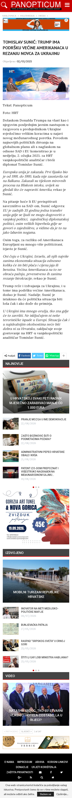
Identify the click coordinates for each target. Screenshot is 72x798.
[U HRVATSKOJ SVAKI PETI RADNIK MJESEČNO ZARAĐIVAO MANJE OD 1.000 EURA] (36, 392)
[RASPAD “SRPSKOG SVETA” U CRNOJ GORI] (11, 645)
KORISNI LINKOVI (57, 762)
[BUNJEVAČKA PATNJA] (11, 629)
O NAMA (9, 762)
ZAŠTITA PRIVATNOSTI (19, 772)
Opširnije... (62, 794)
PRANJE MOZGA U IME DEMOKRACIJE (43, 419)
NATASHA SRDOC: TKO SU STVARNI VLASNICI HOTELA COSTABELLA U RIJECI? (36, 715)
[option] (36, 426)
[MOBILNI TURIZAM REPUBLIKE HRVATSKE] (36, 581)
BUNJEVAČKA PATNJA (34, 624)
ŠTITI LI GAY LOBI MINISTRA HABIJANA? (44, 657)
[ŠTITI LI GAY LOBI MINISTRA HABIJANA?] (11, 662)
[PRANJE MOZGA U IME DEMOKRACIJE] (11, 424)
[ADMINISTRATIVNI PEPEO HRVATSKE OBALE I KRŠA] (11, 456)
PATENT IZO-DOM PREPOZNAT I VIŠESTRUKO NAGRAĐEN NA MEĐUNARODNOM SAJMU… (40, 471)
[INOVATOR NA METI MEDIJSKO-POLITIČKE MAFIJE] (11, 613)
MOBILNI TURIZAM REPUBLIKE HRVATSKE (36, 594)
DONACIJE (22, 767)
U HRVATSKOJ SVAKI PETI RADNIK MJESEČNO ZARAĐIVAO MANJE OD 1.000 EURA (36, 402)
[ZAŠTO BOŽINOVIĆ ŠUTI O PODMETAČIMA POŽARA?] (11, 440)
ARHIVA (39, 762)
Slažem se (45, 794)
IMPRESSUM (24, 762)
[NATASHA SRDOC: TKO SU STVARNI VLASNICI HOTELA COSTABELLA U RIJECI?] (36, 704)
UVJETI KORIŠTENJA (44, 767)
